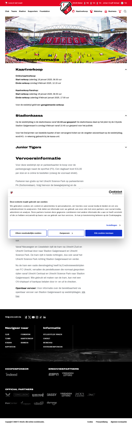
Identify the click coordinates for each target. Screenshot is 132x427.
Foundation (25, 334)
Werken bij (47, 342)
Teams (7, 338)
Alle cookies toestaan (103, 233)
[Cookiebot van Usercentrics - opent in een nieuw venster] (111, 192)
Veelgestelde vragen (52, 334)
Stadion (8, 342)
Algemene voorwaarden (119, 422)
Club (7, 334)
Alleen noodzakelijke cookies (28, 233)
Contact (46, 338)
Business (24, 342)
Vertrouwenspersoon (52, 347)
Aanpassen (65, 233)
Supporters (10, 347)
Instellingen (111, 225)
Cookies (90, 422)
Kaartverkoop (27, 338)
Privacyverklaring (102, 422)
